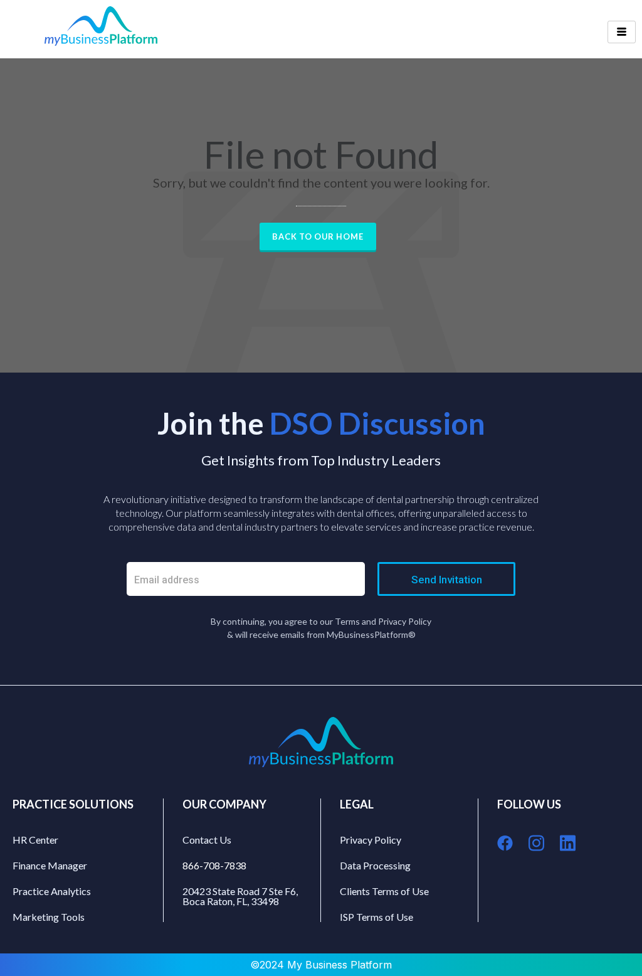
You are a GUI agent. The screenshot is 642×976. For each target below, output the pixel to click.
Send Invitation (446, 579)
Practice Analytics (52, 891)
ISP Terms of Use (376, 917)
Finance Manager (50, 865)
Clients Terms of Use (384, 891)
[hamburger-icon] (622, 32)
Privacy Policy (370, 840)
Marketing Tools (49, 917)
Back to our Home (318, 236)
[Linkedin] (568, 843)
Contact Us (206, 840)
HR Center (35, 840)
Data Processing (375, 865)
